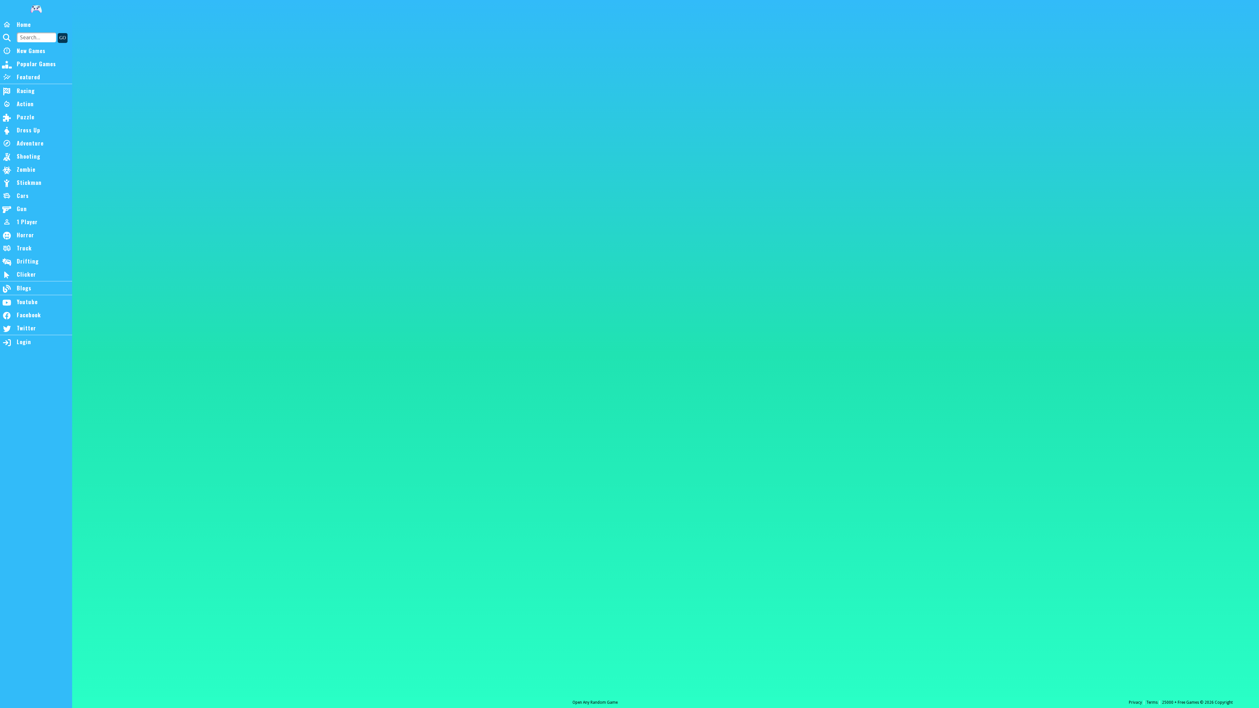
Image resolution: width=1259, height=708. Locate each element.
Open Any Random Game (595, 702)
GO (62, 37)
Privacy (1135, 702)
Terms (1152, 702)
